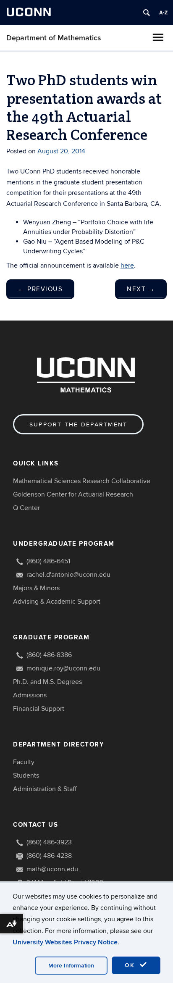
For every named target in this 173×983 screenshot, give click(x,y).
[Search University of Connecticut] (146, 12)
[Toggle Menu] (157, 37)
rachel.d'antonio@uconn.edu (68, 574)
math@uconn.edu (52, 869)
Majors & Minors (36, 588)
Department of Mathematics (53, 38)
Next (141, 289)
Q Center (26, 508)
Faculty (23, 762)
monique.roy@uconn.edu (63, 668)
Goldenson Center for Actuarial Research (73, 494)
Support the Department (78, 424)
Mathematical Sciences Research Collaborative (81, 481)
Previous (40, 289)
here (127, 265)
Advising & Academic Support (56, 601)
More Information (71, 965)
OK (131, 965)
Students (26, 775)
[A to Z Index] (163, 12)
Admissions (30, 695)
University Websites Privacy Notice (65, 942)
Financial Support (38, 708)
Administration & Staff (45, 789)
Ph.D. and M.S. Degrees (47, 682)
